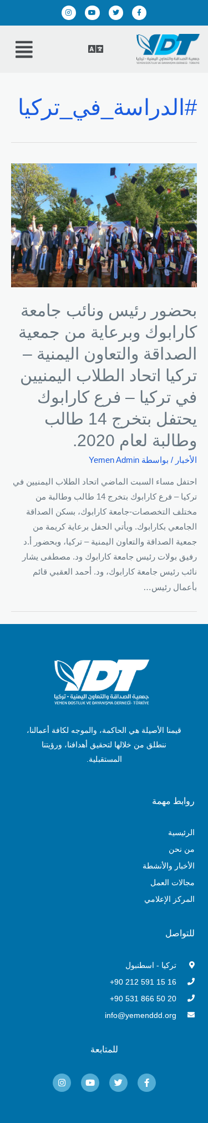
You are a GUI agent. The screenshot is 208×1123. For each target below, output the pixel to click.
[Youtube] (92, 13)
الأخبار (186, 460)
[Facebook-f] (139, 13)
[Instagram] (69, 13)
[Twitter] (116, 13)
